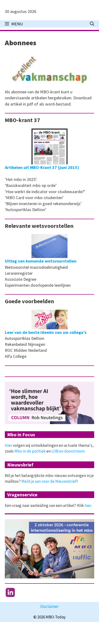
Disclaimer (49, 606)
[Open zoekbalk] (92, 24)
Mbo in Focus (21, 434)
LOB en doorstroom (68, 451)
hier (88, 505)
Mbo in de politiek (30, 451)
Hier (8, 445)
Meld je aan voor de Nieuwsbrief (49, 481)
